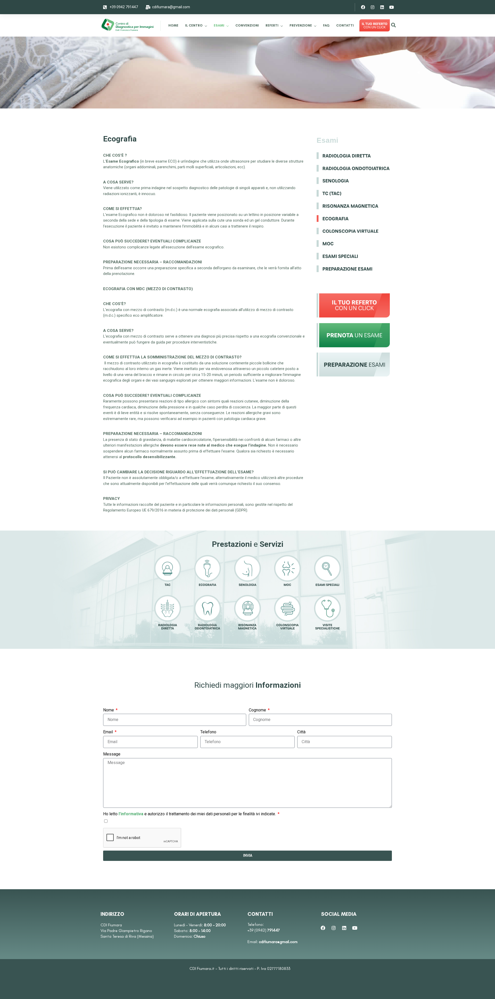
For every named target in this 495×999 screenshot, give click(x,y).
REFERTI (272, 25)
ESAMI (219, 25)
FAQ (326, 25)
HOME (173, 25)
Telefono (208, 731)
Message (111, 754)
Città (301, 731)
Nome (109, 710)
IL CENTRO (194, 25)
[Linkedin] (382, 7)
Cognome (258, 710)
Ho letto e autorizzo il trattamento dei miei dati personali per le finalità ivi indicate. (190, 813)
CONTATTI (345, 25)
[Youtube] (391, 7)
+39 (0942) (264, 930)
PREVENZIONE (301, 25)
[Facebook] (363, 7)
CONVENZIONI (247, 25)
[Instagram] (372, 7)
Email (108, 731)
